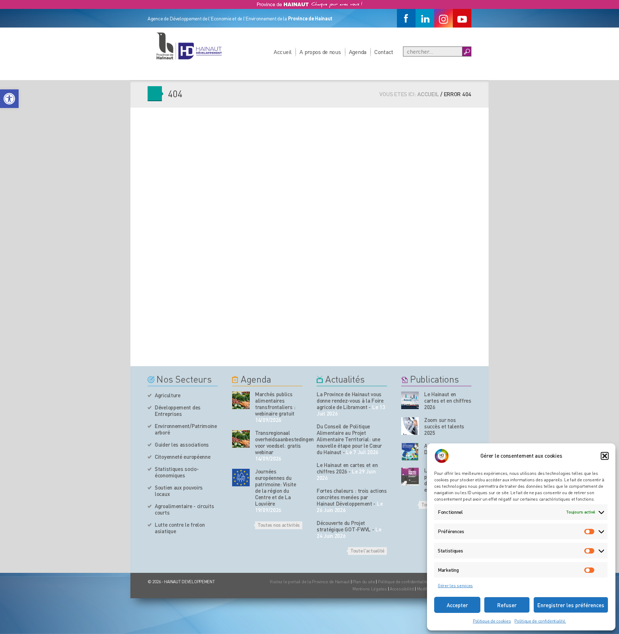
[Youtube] (462, 18)
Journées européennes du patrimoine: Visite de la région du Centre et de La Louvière (275, 487)
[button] (9, 98)
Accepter (457, 605)
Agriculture (168, 395)
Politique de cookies (492, 621)
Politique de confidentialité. (540, 621)
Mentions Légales (369, 588)
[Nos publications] (410, 400)
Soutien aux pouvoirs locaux (179, 490)
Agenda (357, 51)
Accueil (283, 51)
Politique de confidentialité (404, 581)
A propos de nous (320, 51)
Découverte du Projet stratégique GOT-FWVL (344, 526)
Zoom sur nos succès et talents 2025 (444, 426)
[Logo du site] (189, 46)
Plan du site (363, 581)
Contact (383, 51)
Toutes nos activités (279, 524)
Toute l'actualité (367, 550)
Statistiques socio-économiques (176, 472)
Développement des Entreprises (178, 410)
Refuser (507, 605)
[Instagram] (443, 18)
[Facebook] (406, 18)
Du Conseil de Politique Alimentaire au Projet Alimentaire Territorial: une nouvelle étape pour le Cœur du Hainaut (349, 439)
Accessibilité (402, 588)
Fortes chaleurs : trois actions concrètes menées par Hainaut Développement (352, 497)
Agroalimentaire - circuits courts (184, 509)
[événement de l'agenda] (241, 400)
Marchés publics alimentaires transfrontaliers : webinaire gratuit (275, 404)
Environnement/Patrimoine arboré (186, 429)
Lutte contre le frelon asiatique (180, 528)
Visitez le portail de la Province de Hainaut (310, 581)
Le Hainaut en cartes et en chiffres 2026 (347, 468)
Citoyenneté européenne (182, 456)
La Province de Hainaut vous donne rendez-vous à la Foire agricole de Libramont (350, 400)
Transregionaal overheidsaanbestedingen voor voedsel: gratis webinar (278, 442)
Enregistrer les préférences (570, 605)
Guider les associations (182, 444)
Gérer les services (455, 585)
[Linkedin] (425, 18)
